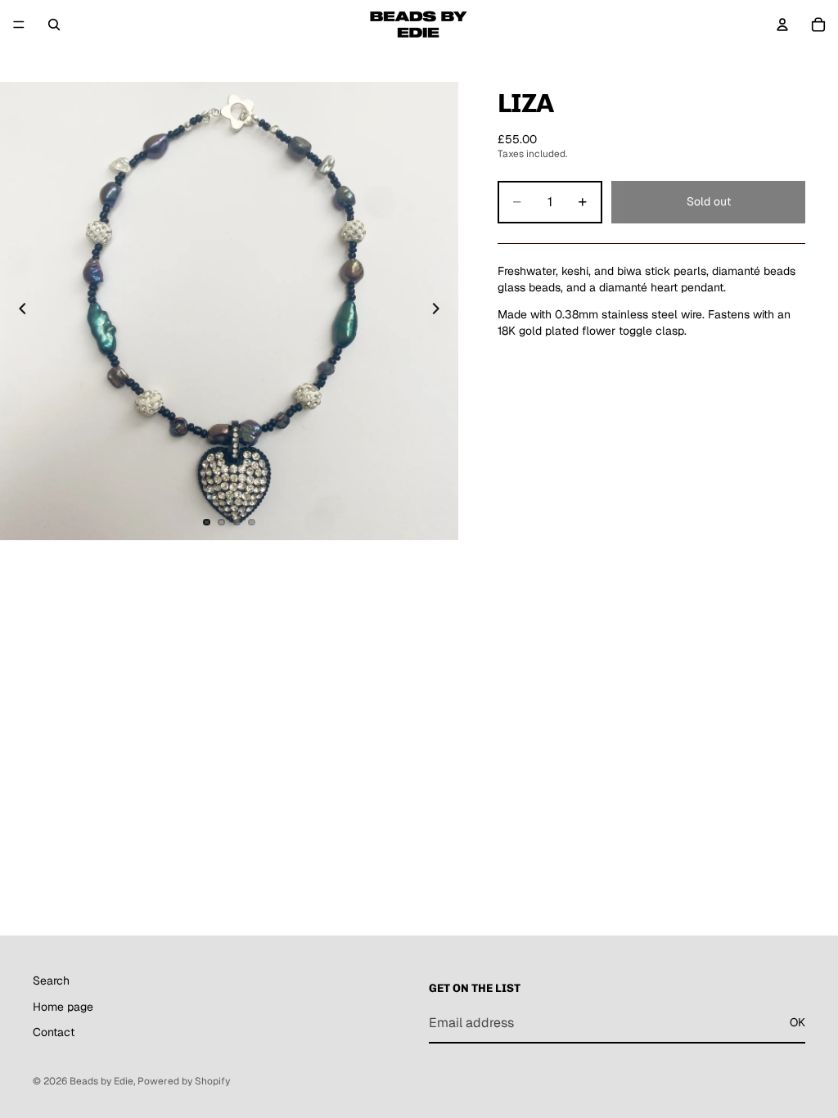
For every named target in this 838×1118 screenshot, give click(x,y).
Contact (53, 1032)
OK (797, 1022)
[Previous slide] (18, 311)
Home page (63, 1006)
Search (51, 980)
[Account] (782, 25)
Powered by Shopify (183, 1081)
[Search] (54, 25)
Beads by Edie (101, 1081)
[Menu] (19, 24)
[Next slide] (440, 311)
